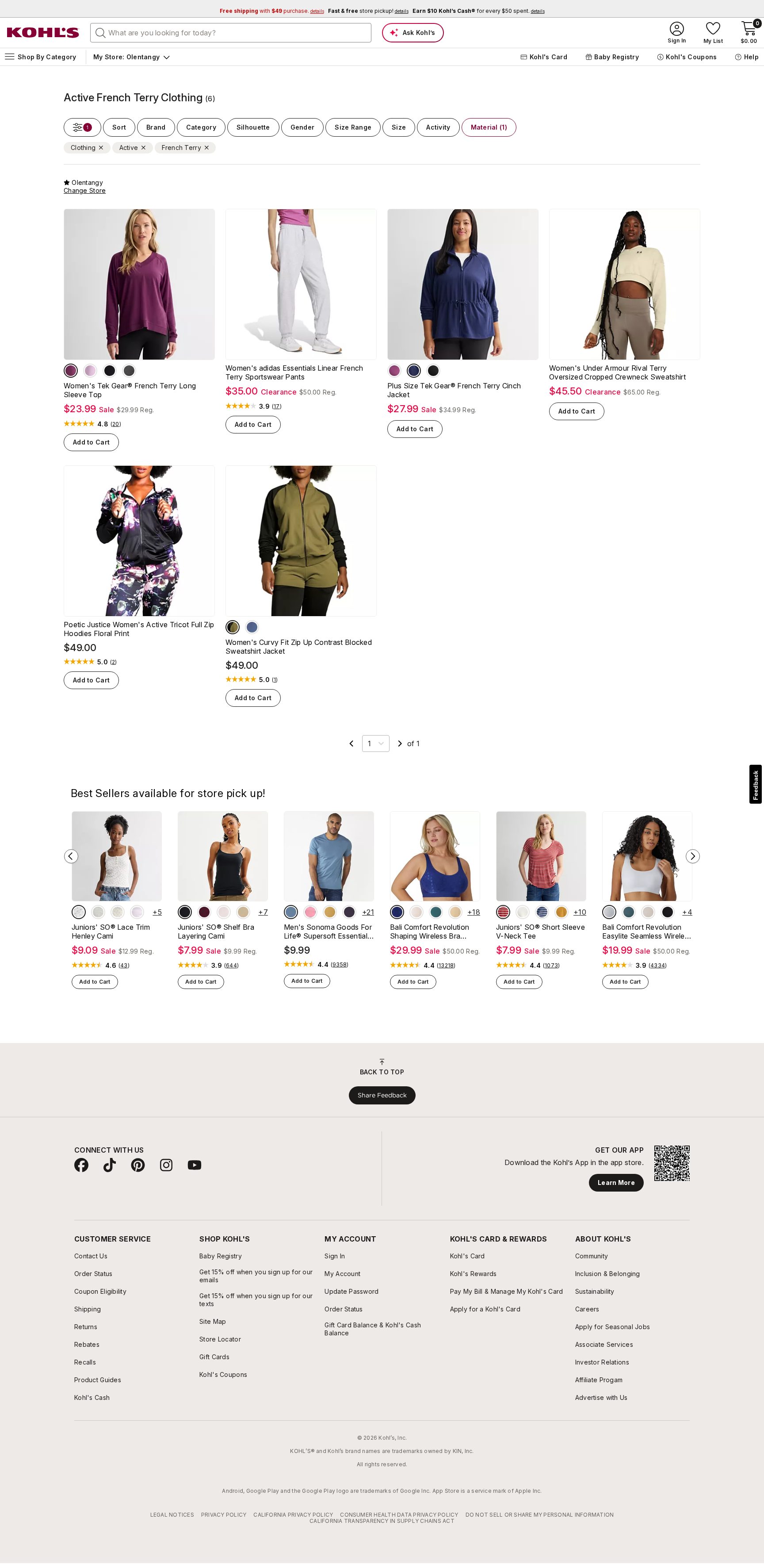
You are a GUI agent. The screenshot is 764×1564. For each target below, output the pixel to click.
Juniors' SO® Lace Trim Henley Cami (111, 931)
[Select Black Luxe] (185, 912)
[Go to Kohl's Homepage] (43, 32)
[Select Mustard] (330, 912)
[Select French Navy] (252, 627)
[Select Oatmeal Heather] (523, 912)
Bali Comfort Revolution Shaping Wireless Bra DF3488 (429, 931)
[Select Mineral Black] (110, 371)
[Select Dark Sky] (291, 912)
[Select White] (609, 912)
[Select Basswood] (243, 912)
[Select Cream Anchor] (118, 912)
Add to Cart (91, 442)
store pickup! (368, 11)
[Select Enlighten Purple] (137, 912)
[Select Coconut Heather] (98, 912)
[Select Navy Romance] (414, 371)
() (116, 424)
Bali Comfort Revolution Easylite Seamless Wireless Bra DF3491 (647, 931)
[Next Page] (400, 743)
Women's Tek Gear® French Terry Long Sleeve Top (130, 390)
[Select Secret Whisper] (224, 912)
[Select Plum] (71, 371)
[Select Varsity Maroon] (204, 912)
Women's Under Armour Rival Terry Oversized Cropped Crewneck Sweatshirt (617, 372)
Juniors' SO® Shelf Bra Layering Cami (216, 931)
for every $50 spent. (479, 11)
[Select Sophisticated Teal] (629, 912)
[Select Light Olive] (232, 627)
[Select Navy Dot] (397, 912)
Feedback (755, 785)
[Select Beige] (455, 912)
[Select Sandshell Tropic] (416, 912)
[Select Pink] (310, 912)
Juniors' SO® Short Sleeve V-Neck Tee (540, 931)
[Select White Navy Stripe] (542, 912)
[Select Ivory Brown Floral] (79, 912)
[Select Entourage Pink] (90, 371)
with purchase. (272, 11)
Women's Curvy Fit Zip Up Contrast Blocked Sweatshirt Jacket (298, 647)
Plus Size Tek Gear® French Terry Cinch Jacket (454, 390)
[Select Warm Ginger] (561, 912)
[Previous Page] (351, 743)
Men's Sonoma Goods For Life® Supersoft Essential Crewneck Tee (328, 931)
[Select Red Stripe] (503, 912)
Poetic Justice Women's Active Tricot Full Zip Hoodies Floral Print (139, 629)
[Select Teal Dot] (436, 912)
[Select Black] (668, 912)
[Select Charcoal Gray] (129, 371)
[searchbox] (230, 32)
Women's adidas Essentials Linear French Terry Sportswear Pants (294, 372)
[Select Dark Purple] (349, 912)
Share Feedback (382, 1095)
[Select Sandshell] (648, 912)
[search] (101, 32)
